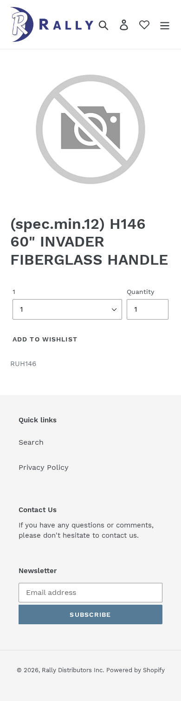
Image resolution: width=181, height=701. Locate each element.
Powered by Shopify (135, 670)
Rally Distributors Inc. (73, 670)
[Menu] (165, 24)
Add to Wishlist (45, 339)
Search (31, 442)
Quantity (140, 291)
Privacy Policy (44, 467)
